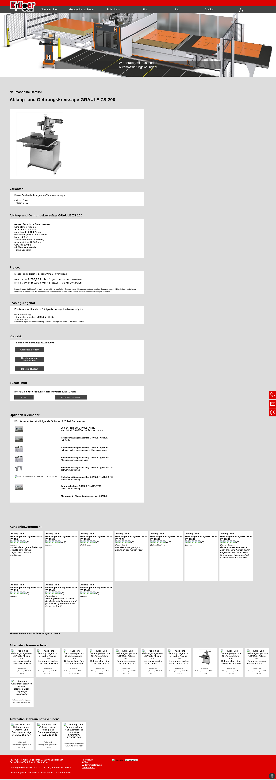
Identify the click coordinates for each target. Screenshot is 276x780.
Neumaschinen (49, 9)
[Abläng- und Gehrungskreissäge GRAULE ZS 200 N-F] (258, 662)
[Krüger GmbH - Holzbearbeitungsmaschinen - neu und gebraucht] (138, 45)
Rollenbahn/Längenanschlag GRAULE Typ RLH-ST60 (87, 467)
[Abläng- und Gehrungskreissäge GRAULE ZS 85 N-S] (49, 662)
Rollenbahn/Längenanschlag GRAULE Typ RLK (84, 438)
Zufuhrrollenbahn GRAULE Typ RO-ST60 (81, 486)
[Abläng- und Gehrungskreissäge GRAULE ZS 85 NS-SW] (75, 662)
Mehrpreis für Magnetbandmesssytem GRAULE (84, 496)
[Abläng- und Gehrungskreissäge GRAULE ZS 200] (206, 662)
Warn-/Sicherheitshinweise (70, 397)
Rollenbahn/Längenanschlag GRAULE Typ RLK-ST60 (87, 477)
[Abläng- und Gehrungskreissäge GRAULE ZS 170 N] (180, 662)
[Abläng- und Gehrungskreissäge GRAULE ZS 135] (101, 662)
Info (177, 9)
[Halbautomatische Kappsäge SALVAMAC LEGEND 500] (22, 693)
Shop (145, 9)
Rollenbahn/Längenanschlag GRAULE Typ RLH (84, 447)
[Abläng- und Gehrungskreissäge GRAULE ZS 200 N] (232, 662)
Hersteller (24, 397)
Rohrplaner (113, 9)
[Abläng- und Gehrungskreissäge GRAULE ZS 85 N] (23, 662)
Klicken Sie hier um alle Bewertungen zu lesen (35, 633)
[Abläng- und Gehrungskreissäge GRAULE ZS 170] (154, 662)
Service (209, 9)
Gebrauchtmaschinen (81, 9)
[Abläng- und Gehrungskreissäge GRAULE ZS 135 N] (127, 662)
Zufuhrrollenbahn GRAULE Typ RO (78, 428)
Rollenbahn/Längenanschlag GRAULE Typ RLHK (85, 457)
